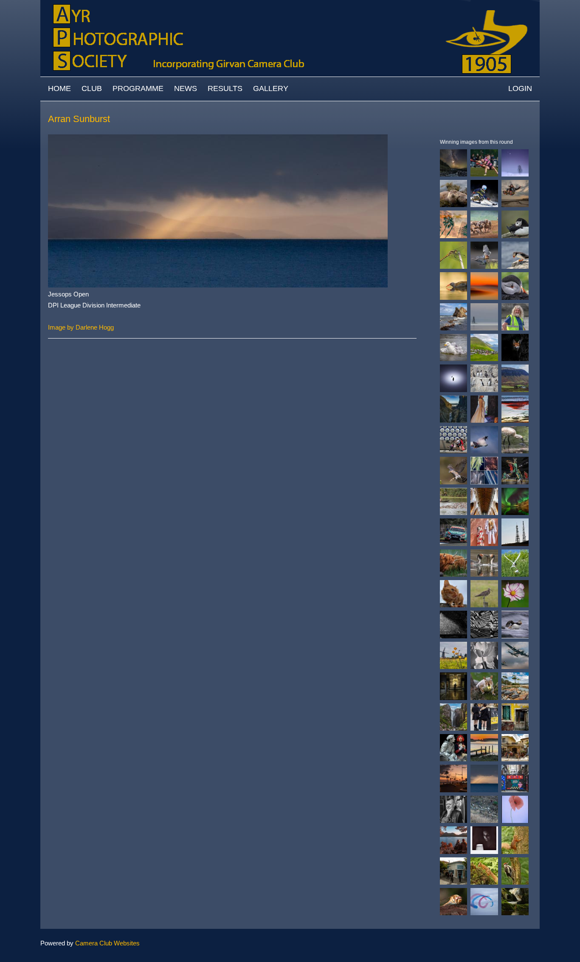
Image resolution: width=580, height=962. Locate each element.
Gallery (270, 88)
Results (225, 88)
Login (520, 88)
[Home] (290, 4)
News (185, 88)
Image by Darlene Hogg (81, 327)
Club (92, 88)
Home (59, 88)
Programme (138, 88)
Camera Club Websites (107, 943)
